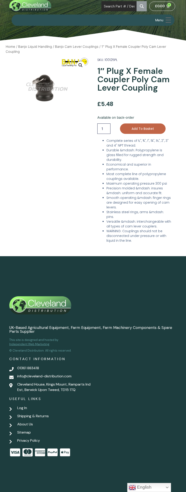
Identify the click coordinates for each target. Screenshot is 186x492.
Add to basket (143, 128)
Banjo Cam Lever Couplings (76, 47)
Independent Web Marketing (29, 344)
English (144, 487)
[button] (80, 65)
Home (10, 47)
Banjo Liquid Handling (35, 47)
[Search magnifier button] (142, 6)
